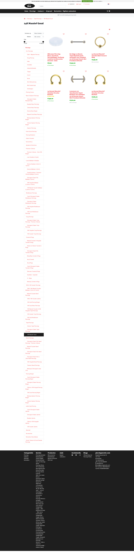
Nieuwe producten (52, 458)
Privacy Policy (39, 487)
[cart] (109, 11)
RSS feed (50, 460)
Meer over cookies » (97, 1)
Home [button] (26, 11)
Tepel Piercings (37, 18)
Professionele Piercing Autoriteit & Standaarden (40, 532)
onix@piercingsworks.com (103, 465)
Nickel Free (38, 482)
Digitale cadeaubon (69, 11)
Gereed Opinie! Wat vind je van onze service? (40, 503)
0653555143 (72, 4)
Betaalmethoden (40, 460)
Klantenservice (39, 456)
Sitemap (38, 497)
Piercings (32, 11)
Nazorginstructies (40, 468)
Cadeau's (41, 11)
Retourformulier (40, 470)
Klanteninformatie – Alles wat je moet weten (40, 512)
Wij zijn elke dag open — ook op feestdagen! (40, 490)
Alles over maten (40, 475)
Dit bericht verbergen (87, 1)
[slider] (24, 42)
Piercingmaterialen (40, 455)
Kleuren (38, 477)
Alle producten (51, 455)
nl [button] (109, 4)
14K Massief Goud (48, 18)
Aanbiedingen (51, 456)
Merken (29, 36)
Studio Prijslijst (39, 458)
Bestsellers (58, 11)
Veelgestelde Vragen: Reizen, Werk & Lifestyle (40, 517)
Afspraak (49, 11)
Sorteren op (28, 33)
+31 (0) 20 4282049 (102, 462)
